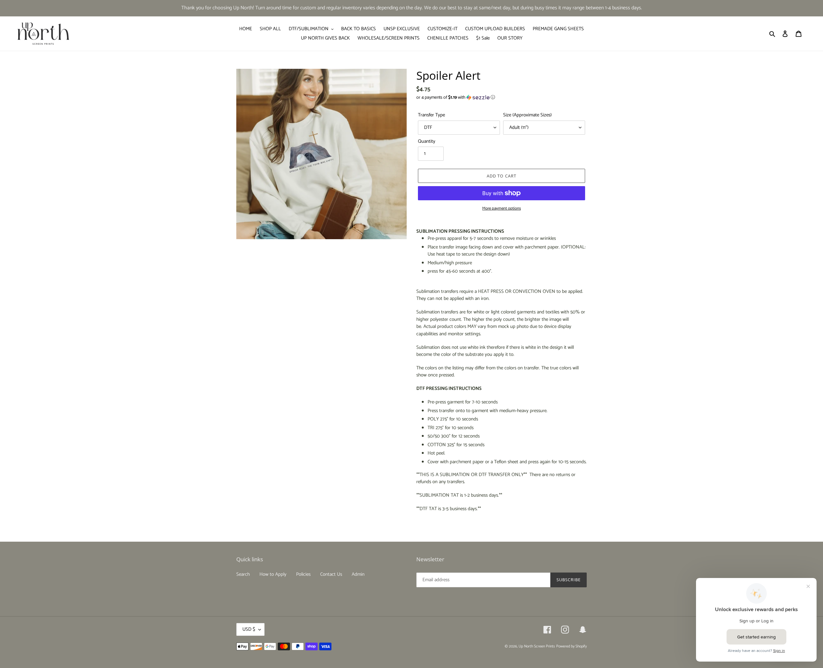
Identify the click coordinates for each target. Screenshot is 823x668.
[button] (455, 97)
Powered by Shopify (571, 646)
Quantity (426, 141)
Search (243, 574)
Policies (303, 574)
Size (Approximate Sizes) (527, 115)
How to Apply (272, 574)
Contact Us (331, 574)
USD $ (248, 629)
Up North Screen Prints (537, 646)
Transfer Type (431, 115)
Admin (358, 574)
